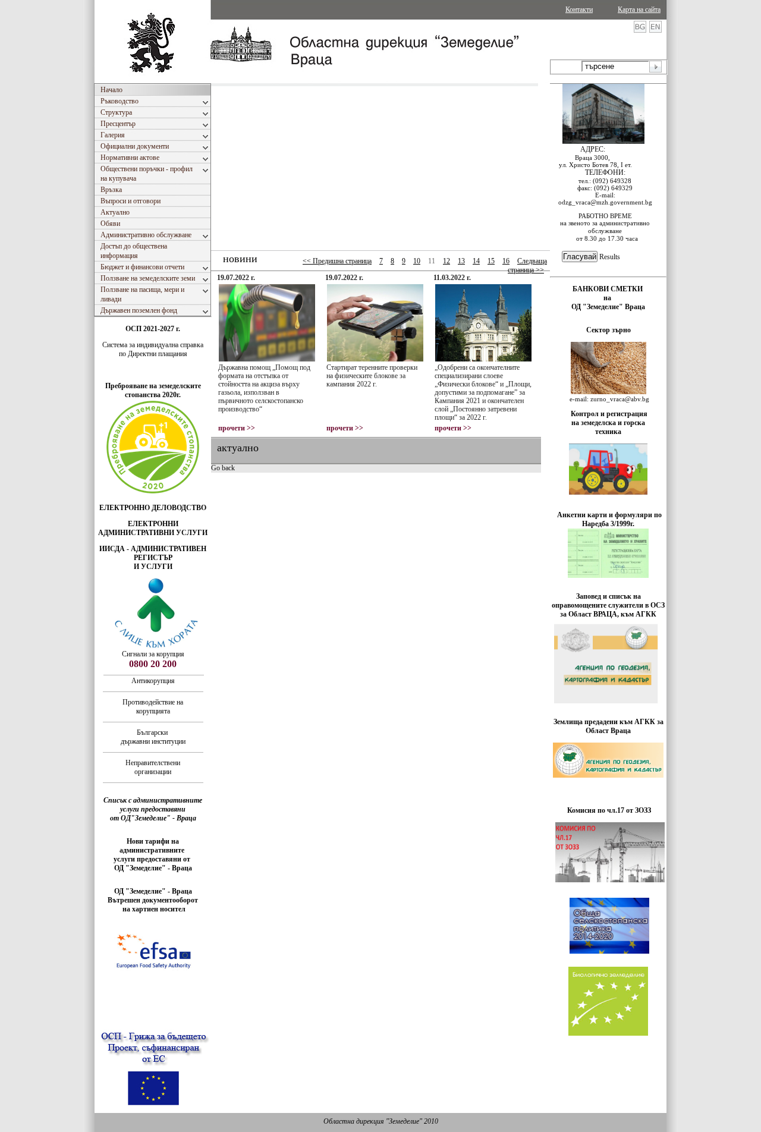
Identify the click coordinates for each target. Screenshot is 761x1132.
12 (446, 261)
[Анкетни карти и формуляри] (608, 575)
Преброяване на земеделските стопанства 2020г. (153, 390)
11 (431, 261)
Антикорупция (153, 681)
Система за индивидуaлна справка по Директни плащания (152, 349)
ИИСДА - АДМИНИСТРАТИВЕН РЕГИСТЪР (152, 553)
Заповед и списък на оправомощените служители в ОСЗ (608, 600)
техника (608, 431)
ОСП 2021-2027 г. (152, 329)
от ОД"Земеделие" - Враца (153, 818)
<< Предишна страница (337, 261)
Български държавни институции (153, 737)
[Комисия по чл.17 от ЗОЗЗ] (610, 880)
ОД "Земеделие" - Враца (153, 868)
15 (491, 261)
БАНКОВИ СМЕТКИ (608, 289)
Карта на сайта (639, 9)
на (608, 298)
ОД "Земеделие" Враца (608, 307)
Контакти (579, 9)
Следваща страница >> (527, 265)
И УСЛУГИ (153, 566)
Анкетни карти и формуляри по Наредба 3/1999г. (609, 519)
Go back (223, 468)
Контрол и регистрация (609, 414)
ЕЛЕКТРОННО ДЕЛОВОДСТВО (152, 508)
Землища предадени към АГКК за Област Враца (608, 726)
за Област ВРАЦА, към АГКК (608, 614)
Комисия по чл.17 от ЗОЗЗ (609, 810)
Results (609, 257)
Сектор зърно (608, 330)
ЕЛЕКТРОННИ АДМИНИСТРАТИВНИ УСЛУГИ (152, 528)
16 (506, 261)
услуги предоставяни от (153, 859)
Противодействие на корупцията (152, 706)
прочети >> (236, 428)
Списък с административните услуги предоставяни (152, 804)
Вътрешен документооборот (153, 900)
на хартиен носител (153, 909)
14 (476, 261)
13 (461, 261)
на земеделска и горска (608, 423)
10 (416, 261)
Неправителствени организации (152, 767)
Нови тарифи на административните (153, 845)
